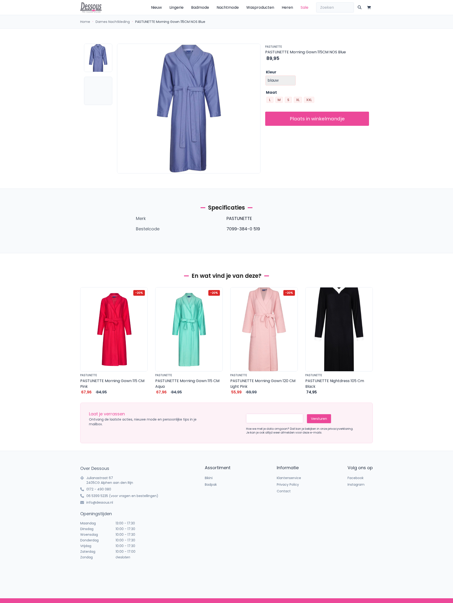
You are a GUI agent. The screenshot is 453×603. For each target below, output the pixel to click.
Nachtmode (228, 7)
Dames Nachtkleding (113, 21)
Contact (284, 491)
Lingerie (176, 7)
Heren (287, 7)
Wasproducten (260, 7)
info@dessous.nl (99, 502)
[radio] (269, 100)
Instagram (356, 484)
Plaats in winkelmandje (317, 118)
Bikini (209, 478)
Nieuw (156, 7)
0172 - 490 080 (98, 489)
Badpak (211, 484)
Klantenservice (289, 478)
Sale (304, 7)
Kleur (271, 72)
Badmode (200, 7)
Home (85, 21)
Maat (271, 92)
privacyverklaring (340, 429)
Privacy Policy (288, 484)
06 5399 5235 (97, 495)
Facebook (356, 478)
